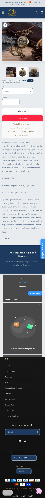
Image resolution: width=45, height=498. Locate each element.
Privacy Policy (10, 405)
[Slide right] (42, 73)
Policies (8, 393)
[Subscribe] (37, 432)
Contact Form (10, 371)
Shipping (4, 82)
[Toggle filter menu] (39, 305)
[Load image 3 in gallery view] (34, 72)
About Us (8, 377)
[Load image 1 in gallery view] (11, 72)
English (21, 471)
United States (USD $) (21, 458)
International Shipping (13, 388)
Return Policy (10, 399)
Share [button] (7, 238)
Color (4, 86)
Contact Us (9, 410)
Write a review (35, 293)
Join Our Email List (12, 416)
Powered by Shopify (26, 496)
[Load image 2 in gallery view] (22, 72)
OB (17, 496)
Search (7, 366)
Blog (6, 382)
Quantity (5, 97)
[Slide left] (3, 73)
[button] (3, 12)
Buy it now (22, 118)
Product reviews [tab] (12, 299)
